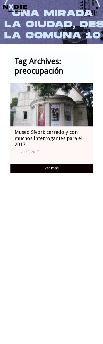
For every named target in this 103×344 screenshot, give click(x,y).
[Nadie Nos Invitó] (15, 8)
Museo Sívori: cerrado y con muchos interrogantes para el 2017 (48, 138)
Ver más (51, 168)
